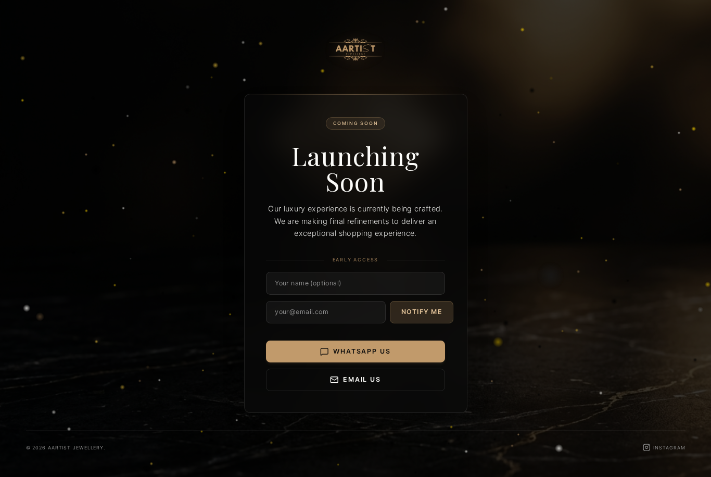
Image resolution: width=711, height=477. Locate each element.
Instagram (669, 447)
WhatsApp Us (361, 351)
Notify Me (421, 312)
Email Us (362, 379)
